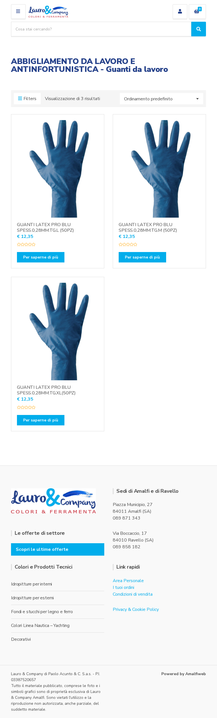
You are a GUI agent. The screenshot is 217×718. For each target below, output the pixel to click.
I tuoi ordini (123, 587)
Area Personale (128, 581)
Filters (29, 99)
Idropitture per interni (31, 584)
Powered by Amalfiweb (183, 674)
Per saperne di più (40, 257)
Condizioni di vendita (133, 594)
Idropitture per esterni (32, 598)
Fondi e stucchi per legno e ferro (42, 612)
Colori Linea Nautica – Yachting (40, 625)
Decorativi (21, 639)
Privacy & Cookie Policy (136, 609)
